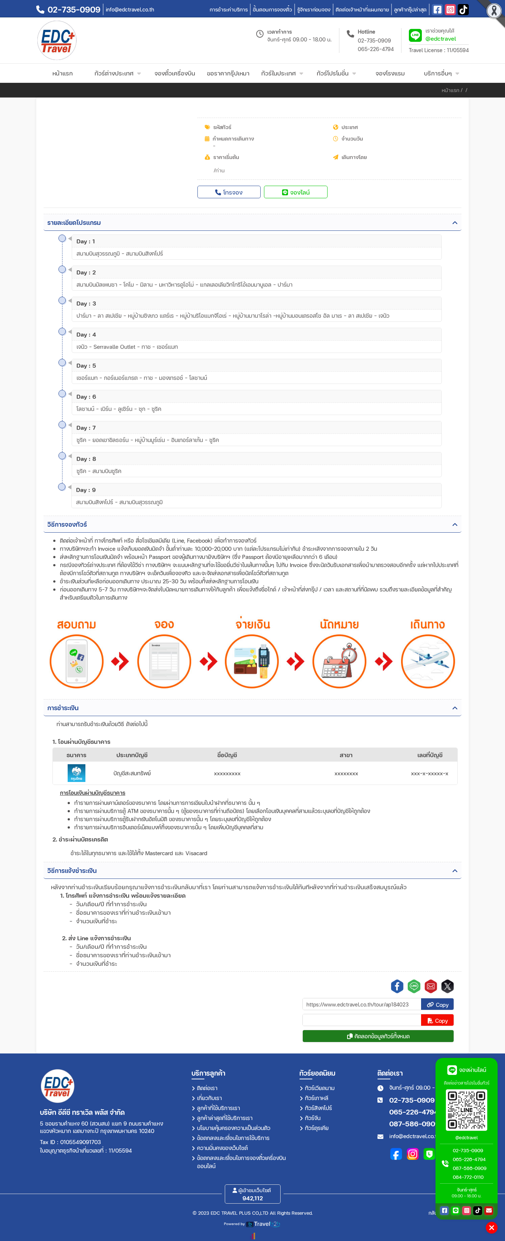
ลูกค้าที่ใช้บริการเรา (218, 1108)
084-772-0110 (468, 1177)
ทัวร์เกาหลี (316, 1098)
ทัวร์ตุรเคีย (317, 1128)
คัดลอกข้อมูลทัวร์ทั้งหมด (381, 1036)
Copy (441, 1005)
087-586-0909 (414, 1124)
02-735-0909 (374, 40)
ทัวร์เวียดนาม (320, 1088)
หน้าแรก (450, 90)
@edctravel (441, 38)
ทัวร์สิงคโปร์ (318, 1108)
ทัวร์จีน (313, 1118)
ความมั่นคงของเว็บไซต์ (222, 1148)
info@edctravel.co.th (414, 1136)
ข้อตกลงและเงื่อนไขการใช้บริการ (233, 1138)
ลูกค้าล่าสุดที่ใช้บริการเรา (225, 1118)
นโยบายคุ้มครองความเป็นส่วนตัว (233, 1128)
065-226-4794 (376, 49)
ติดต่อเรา (207, 1088)
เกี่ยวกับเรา (209, 1098)
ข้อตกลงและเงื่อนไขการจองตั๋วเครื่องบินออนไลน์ (241, 1162)
